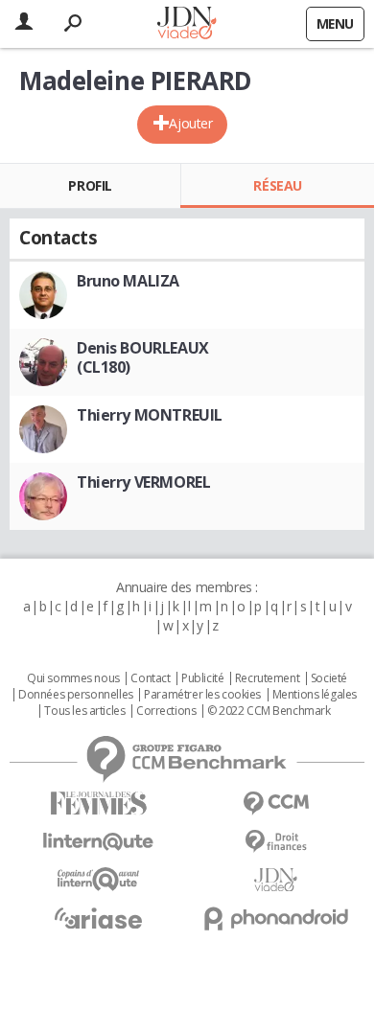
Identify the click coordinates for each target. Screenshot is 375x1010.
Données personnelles (75, 694)
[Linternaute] (98, 842)
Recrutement (267, 678)
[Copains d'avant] (98, 879)
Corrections (166, 711)
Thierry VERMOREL (143, 482)
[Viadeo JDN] (275, 880)
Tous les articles (84, 711)
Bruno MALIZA (128, 280)
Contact (150, 678)
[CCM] (275, 803)
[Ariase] (98, 918)
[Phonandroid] (275, 918)
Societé (329, 678)
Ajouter (190, 123)
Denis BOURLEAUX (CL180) (143, 357)
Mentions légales (314, 694)
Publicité (202, 678)
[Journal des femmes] (98, 803)
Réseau (277, 185)
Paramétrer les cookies (202, 694)
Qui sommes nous (73, 678)
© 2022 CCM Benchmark (269, 711)
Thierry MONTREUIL (150, 414)
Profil (89, 185)
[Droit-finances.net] (275, 842)
